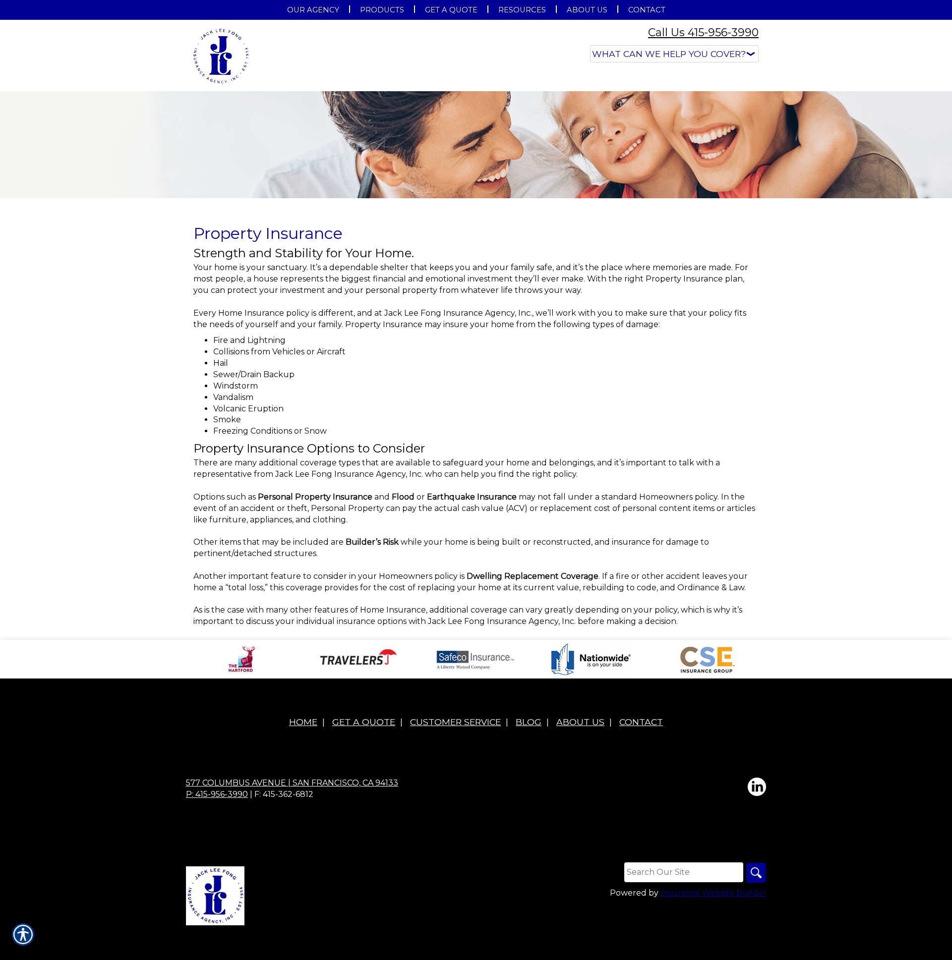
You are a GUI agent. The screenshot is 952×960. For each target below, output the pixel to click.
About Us (580, 722)
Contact (641, 722)
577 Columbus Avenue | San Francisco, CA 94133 (292, 783)
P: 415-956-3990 (217, 794)
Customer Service (455, 722)
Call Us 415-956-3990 (703, 32)
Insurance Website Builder (713, 893)
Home (303, 722)
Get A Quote (363, 722)
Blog (528, 722)
